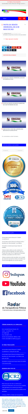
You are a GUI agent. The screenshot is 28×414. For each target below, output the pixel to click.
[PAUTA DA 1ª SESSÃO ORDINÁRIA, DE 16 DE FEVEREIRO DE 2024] (14, 69)
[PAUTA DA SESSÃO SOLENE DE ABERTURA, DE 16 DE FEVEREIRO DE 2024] (14, 94)
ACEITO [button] (11, 410)
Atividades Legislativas (8, 34)
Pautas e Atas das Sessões (20, 34)
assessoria (18, 385)
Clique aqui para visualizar (11, 39)
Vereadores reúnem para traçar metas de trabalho (14, 361)
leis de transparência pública (16, 389)
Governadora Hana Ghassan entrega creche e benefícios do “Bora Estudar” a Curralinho (14, 3)
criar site (11, 383)
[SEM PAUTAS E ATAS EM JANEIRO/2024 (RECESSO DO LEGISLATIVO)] (14, 120)
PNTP (8, 395)
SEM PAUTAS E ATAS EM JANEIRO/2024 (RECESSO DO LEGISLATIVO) (13, 129)
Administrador (7, 33)
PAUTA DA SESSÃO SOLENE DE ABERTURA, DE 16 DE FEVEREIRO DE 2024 (14, 104)
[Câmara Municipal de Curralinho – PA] (14, 11)
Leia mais (18, 406)
